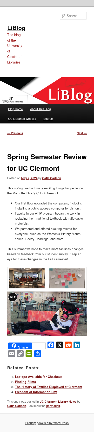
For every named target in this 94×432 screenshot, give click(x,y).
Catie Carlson (51, 178)
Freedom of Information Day (36, 391)
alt (13, 297)
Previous (15, 133)
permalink (53, 406)
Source (48, 118)
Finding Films (25, 381)
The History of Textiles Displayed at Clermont (48, 386)
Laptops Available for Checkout (38, 376)
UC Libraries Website (22, 118)
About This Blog (40, 109)
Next (82, 133)
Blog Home (15, 109)
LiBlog (16, 28)
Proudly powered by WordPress (47, 423)
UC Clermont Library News (58, 401)
